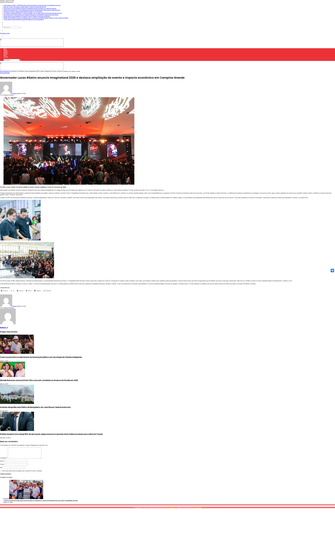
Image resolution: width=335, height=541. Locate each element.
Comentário (4, 458)
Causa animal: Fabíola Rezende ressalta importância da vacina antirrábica (23, 19)
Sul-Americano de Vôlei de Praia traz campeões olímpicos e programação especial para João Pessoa (30, 14)
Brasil (5, 55)
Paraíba (5, 50)
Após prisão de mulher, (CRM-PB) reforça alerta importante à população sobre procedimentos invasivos (32, 5)
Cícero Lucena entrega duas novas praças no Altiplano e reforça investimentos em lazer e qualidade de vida (40, 500)
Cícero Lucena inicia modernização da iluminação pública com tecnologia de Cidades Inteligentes (41, 357)
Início (5, 49)
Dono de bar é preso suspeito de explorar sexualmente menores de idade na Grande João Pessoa (29, 8)
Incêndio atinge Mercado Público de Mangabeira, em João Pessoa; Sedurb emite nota (35, 407)
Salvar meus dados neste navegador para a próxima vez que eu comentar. (22, 471)
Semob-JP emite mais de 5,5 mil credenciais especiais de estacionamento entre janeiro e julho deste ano (31, 10)
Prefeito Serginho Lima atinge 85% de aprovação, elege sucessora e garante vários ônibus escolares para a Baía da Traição (51, 434)
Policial (5, 53)
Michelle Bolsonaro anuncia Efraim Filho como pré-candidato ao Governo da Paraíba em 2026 (39, 380)
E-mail (2, 464)
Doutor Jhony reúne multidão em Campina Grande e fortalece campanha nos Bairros (26, 16)
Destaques (6, 71)
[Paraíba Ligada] (5, 33)
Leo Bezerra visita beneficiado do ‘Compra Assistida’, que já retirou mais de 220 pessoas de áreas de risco (32, 13)
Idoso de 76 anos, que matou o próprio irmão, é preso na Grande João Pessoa (24, 7)
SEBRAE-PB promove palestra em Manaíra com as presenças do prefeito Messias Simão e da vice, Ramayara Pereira (35, 18)
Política (5, 52)
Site (1, 467)
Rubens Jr (15, 93)
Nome (2, 461)
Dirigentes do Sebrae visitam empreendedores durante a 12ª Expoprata (22, 11)
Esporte (5, 57)
